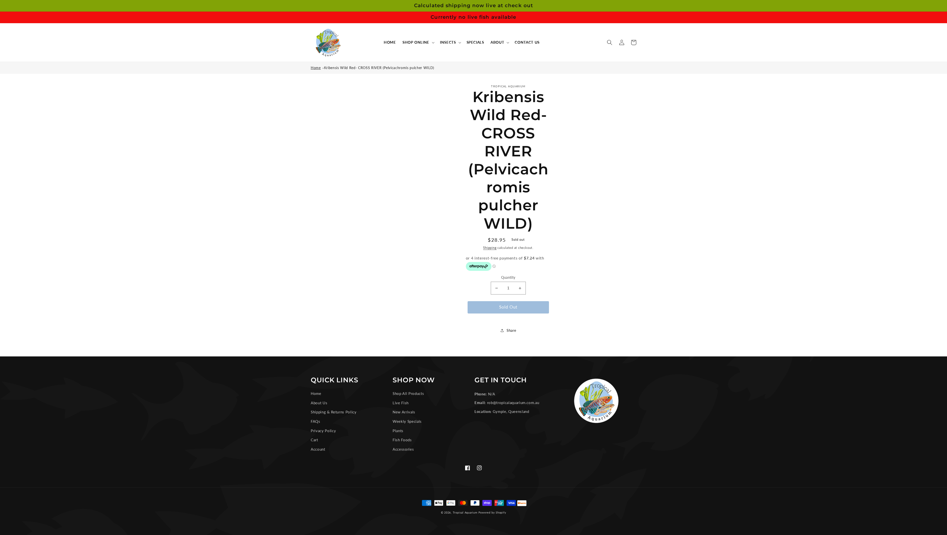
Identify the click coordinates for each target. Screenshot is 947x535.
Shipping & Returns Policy (334, 412)
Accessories (403, 449)
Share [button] (511, 330)
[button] (418, 42)
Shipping (489, 248)
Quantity (508, 277)
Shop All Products (408, 393)
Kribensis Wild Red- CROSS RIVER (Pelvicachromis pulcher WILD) (379, 68)
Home (316, 68)
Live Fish (401, 403)
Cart (314, 440)
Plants (398, 430)
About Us (319, 403)
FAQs (315, 421)
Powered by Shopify (492, 512)
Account (318, 449)
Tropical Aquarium (465, 512)
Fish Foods (402, 440)
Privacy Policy (323, 430)
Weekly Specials (407, 421)
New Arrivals (404, 412)
